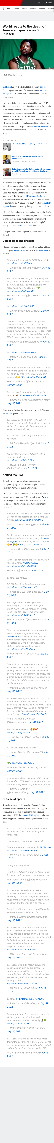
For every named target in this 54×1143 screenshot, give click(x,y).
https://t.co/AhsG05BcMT (23, 763)
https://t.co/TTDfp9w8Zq (30, 544)
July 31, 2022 (14, 385)
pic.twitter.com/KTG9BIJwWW (22, 850)
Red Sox (9, 413)
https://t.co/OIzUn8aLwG (33, 377)
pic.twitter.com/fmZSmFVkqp (21, 649)
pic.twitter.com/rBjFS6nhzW (21, 615)
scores (49, 3)
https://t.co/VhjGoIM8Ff (19, 732)
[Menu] (3, 3)
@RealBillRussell (30, 563)
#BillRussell (45, 847)
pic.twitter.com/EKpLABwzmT (22, 587)
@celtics (15, 541)
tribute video (43, 250)
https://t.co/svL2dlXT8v (19, 1023)
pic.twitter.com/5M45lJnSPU (30, 999)
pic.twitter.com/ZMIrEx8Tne (34, 714)
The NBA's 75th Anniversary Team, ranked (29, 144)
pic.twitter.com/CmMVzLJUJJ (22, 983)
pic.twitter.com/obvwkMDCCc (22, 566)
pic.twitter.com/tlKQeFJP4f (20, 306)
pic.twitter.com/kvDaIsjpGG (20, 291)
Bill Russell (7, 86)
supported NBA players (31, 815)
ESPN (14, 3)
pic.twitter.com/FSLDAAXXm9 (21, 352)
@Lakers (44, 538)
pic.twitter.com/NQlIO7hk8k (32, 395)
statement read (26, 225)
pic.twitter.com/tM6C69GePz (21, 949)
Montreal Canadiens (39, 126)
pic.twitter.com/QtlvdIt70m (20, 460)
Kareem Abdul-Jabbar (36, 196)
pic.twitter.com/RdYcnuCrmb (29, 520)
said (48, 497)
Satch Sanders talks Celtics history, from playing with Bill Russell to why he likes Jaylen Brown (31, 170)
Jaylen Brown (19, 250)
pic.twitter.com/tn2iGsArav (20, 263)
